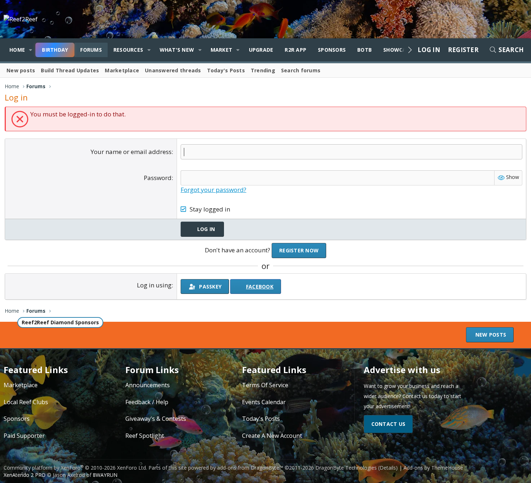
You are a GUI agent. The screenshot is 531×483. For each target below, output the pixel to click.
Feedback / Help (146, 402)
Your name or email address (131, 152)
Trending (263, 70)
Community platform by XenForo (75, 467)
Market (222, 49)
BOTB (364, 49)
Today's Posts (226, 70)
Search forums (300, 70)
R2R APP (295, 49)
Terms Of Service (265, 385)
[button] (30, 50)
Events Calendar (264, 402)
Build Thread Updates (70, 70)
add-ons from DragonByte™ (250, 467)
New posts (21, 70)
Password (158, 178)
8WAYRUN (105, 474)
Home (17, 49)
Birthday (55, 49)
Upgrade (261, 49)
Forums (91, 49)
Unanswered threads (173, 70)
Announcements (147, 385)
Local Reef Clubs (26, 402)
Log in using (154, 285)
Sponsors (332, 49)
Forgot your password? (213, 189)
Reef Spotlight (144, 436)
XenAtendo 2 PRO (25, 474)
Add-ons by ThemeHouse (433, 467)
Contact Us (388, 423)
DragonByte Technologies (346, 467)
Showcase (397, 49)
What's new (177, 49)
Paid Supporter (24, 436)
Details (388, 467)
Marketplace (122, 70)
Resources (128, 49)
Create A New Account (272, 436)
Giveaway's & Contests (155, 419)
